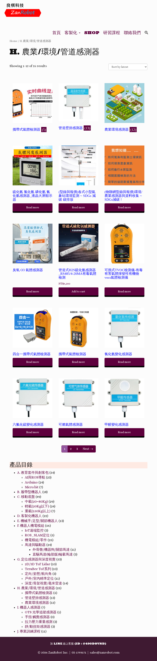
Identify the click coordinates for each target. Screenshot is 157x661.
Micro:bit (31, 487)
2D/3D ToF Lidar (37, 564)
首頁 (56, 32)
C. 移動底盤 (26, 497)
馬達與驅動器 (35, 545)
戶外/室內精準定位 (39, 578)
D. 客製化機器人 (29, 516)
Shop (91, 32)
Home (13, 41)
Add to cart (78, 291)
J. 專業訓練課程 (28, 631)
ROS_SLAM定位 (37, 535)
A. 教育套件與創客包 (33, 472)
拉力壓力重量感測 (38, 622)
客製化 (71, 32)
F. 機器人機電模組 (30, 526)
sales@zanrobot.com (104, 652)
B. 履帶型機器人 (29, 492)
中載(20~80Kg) (36, 501)
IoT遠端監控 (34, 530)
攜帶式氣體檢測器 (38, 593)
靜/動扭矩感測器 (37, 626)
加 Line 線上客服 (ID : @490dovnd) (78, 643)
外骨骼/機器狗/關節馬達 (51, 549)
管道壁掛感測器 (37, 598)
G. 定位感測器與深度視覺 (36, 559)
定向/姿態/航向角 (38, 574)
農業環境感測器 (37, 603)
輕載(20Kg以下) (37, 506)
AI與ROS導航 (35, 477)
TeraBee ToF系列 (38, 569)
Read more (32, 207)
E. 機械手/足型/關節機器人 (37, 521)
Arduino (31, 482)
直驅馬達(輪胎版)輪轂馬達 (53, 554)
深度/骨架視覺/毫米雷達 (43, 583)
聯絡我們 (132, 32)
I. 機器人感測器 (29, 607)
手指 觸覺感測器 (37, 617)
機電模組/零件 (36, 540)
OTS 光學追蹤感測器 (40, 612)
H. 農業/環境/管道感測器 (36, 588)
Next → (88, 449)
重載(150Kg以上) (38, 511)
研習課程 (111, 32)
